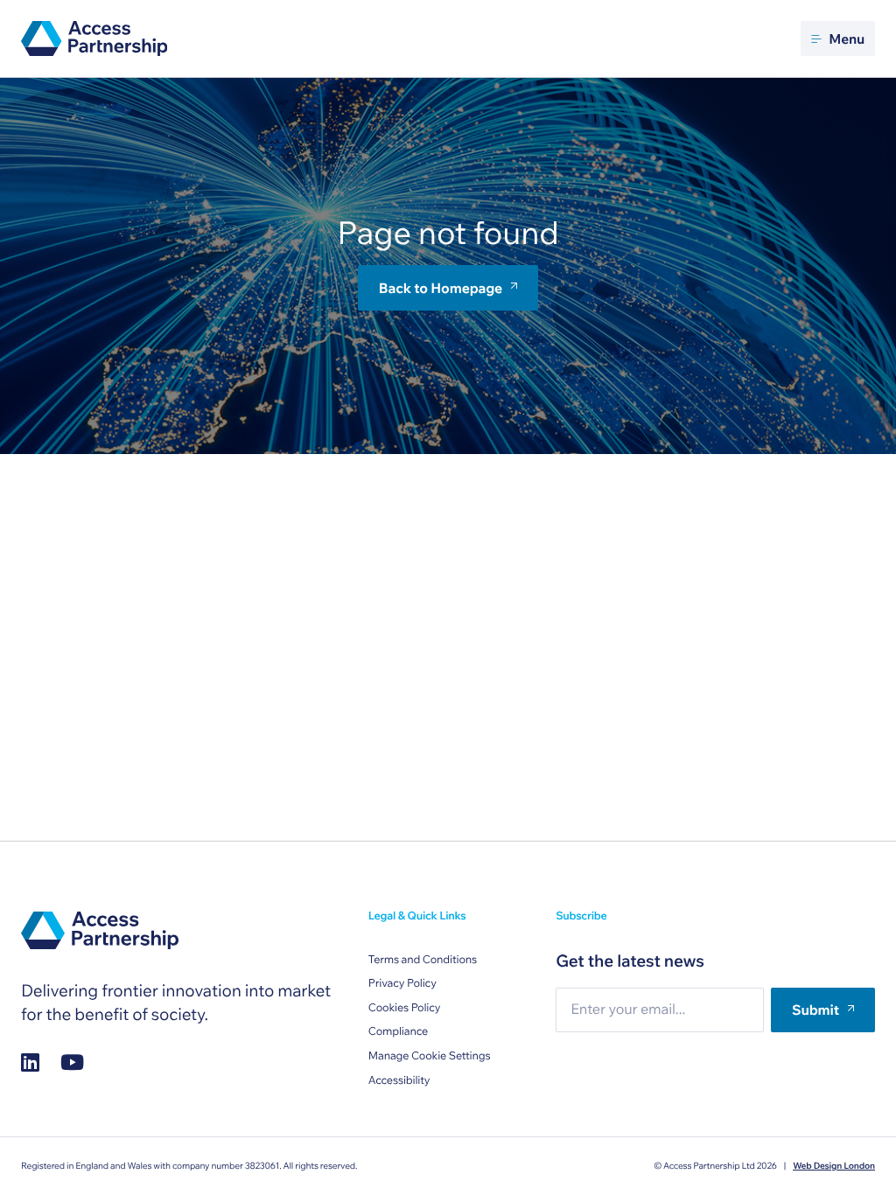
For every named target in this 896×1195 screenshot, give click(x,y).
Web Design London (834, 1165)
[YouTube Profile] (72, 1062)
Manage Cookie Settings (429, 1056)
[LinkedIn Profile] (30, 1062)
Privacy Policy (402, 983)
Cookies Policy (404, 1008)
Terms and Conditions (422, 960)
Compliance (398, 1031)
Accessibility (399, 1080)
